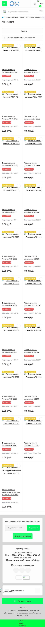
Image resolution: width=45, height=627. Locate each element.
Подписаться (33, 528)
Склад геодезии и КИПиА (15, 17)
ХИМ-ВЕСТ (22, 608)
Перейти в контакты (22, 536)
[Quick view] (19, 46)
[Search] (4, 11)
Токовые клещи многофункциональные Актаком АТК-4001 (11, 492)
